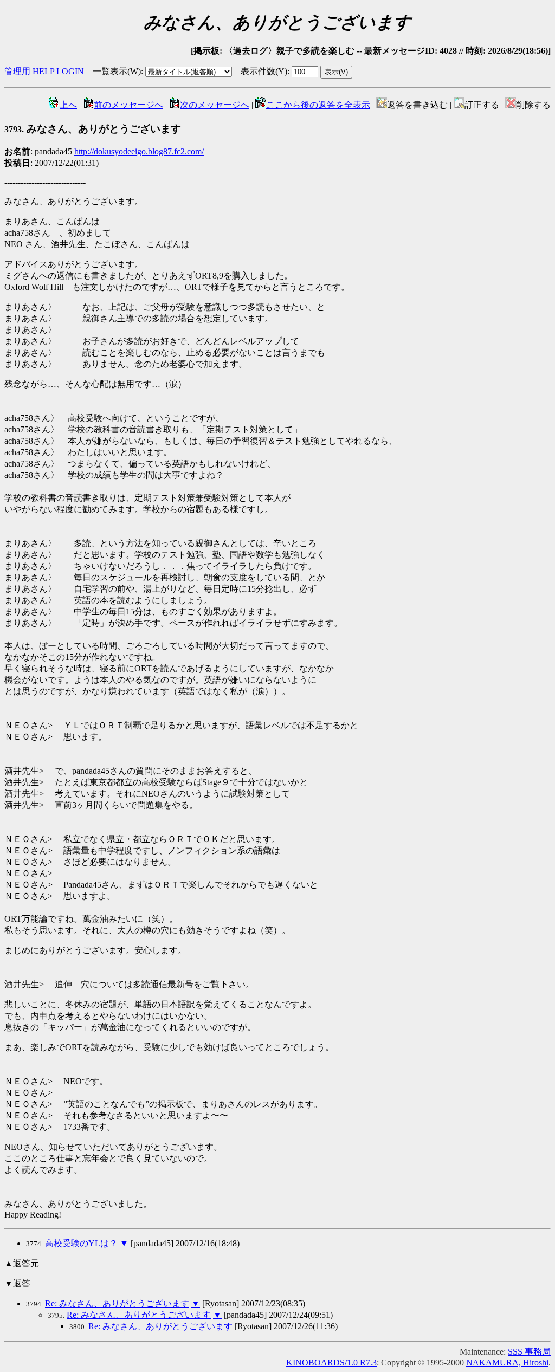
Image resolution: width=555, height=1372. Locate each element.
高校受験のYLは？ (81, 1243)
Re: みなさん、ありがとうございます (117, 1303)
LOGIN (70, 71)
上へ (68, 104)
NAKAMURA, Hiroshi (507, 1362)
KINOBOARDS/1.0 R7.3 (331, 1362)
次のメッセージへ (214, 104)
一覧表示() (117, 71)
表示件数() (264, 71)
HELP (43, 71)
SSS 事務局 (529, 1351)
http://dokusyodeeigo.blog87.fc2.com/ (139, 151)
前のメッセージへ (128, 104)
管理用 (17, 71)
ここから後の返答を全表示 (318, 104)
